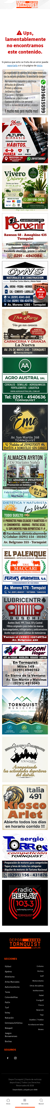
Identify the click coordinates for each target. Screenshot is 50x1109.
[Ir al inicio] (27, 4)
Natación (9, 1017)
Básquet (9, 1028)
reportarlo (12, 65)
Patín (7, 1002)
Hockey (40, 971)
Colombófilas (11, 997)
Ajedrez (8, 971)
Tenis (7, 992)
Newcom (40, 1010)
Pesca (41, 1005)
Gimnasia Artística (13, 1022)
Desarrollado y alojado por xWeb (25, 1089)
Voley (7, 1012)
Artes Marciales (12, 981)
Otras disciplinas (37, 985)
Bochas (8, 1041)
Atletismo (10, 976)
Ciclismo (40, 966)
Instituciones (38, 990)
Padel (41, 995)
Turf (7, 1007)
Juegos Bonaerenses (11, 1035)
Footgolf (40, 1000)
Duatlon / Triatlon (36, 1019)
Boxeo (41, 1029)
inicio (39, 65)
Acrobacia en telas (36, 1024)
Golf (42, 976)
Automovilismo (12, 987)
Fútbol (8, 966)
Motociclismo (38, 981)
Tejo (42, 1015)
